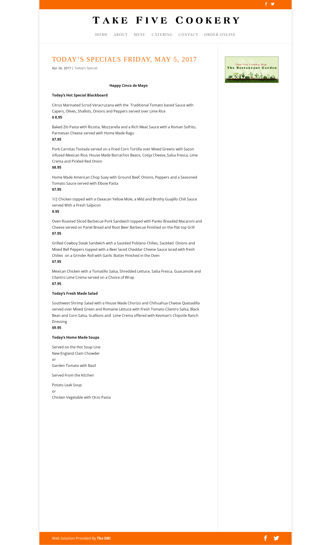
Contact (188, 35)
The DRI (104, 538)
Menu (140, 35)
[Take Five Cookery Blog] (251, 82)
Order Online (220, 35)
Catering (162, 35)
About (121, 35)
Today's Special (86, 68)
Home (101, 35)
